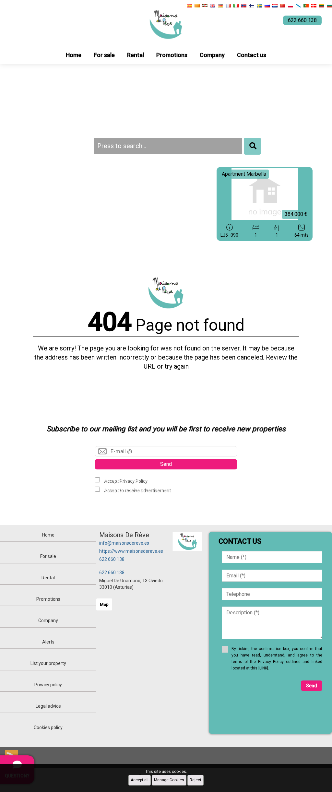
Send (166, 464)
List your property (48, 663)
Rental (135, 55)
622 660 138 (111, 559)
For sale (104, 55)
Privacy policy (48, 684)
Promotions (171, 55)
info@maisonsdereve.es (124, 543)
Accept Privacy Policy (125, 480)
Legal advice (48, 706)
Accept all (139, 780)
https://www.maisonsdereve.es (131, 551)
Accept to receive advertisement (137, 490)
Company (212, 55)
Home (73, 55)
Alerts (48, 641)
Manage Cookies (169, 780)
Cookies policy (48, 727)
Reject (195, 780)
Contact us (251, 55)
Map (104, 604)
